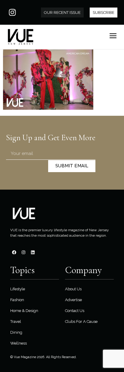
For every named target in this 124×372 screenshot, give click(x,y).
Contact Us (74, 310)
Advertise (73, 300)
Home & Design (24, 310)
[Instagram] (12, 12)
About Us (73, 289)
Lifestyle (17, 289)
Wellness (18, 343)
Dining (16, 332)
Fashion (17, 300)
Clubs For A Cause (81, 321)
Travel (15, 321)
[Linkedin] (33, 252)
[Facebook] (14, 252)
